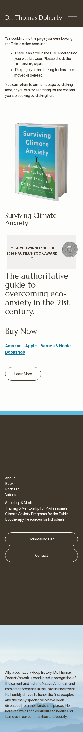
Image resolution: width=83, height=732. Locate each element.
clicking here (45, 95)
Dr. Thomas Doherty (33, 17)
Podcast (12, 489)
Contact (41, 555)
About (10, 478)
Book (9, 484)
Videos (10, 495)
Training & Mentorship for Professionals (36, 508)
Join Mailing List (41, 539)
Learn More (23, 374)
